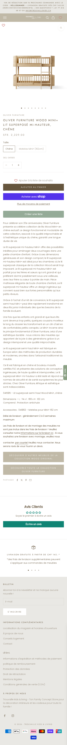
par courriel (21, 442)
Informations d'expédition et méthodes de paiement (32, 658)
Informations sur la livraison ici (37, 433)
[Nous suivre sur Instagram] (12, 715)
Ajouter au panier (33, 187)
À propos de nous (13, 633)
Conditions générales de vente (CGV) (24, 684)
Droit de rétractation (14, 674)
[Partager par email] (30, 480)
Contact (7, 643)
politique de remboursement (19, 663)
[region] (33, 555)
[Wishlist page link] (60, 17)
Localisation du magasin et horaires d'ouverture (30, 628)
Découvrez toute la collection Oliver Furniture (33, 470)
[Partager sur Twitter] (21, 480)
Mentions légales (12, 679)
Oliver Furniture (14, 115)
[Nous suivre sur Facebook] (4, 715)
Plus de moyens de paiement (33, 203)
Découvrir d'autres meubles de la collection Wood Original (33, 457)
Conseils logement (13, 638)
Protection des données (16, 669)
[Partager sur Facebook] (17, 480)
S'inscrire (15, 611)
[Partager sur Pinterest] (26, 480)
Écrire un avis (34, 524)
